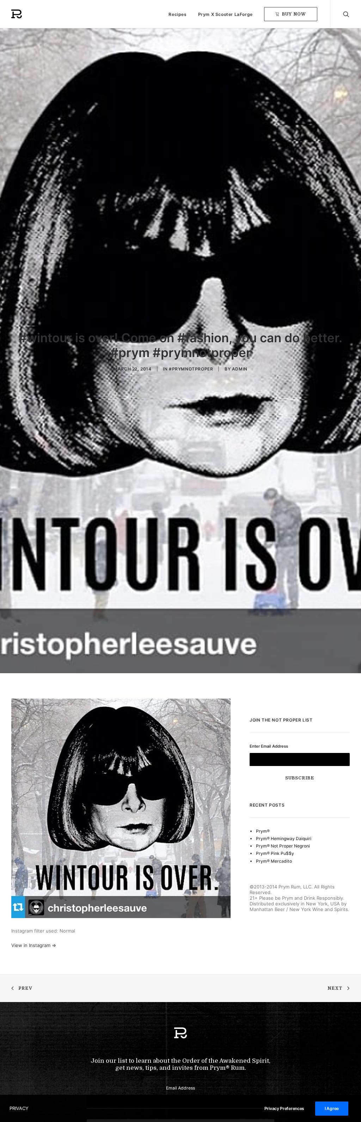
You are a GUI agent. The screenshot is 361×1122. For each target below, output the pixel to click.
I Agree (332, 1108)
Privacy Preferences (284, 1108)
